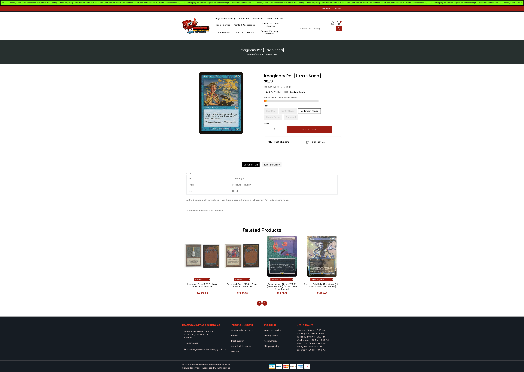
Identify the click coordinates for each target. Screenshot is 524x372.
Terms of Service (272, 330)
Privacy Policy (271, 335)
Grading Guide (297, 92)
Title (266, 105)
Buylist (234, 335)
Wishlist (338, 8)
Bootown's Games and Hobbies (262, 54)
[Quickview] (186, 294)
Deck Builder (237, 340)
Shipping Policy (271, 346)
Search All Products (241, 346)
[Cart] (339, 23)
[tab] (251, 164)
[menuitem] (225, 18)
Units (266, 124)
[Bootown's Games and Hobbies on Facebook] (178, 8)
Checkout (326, 8)
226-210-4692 (191, 343)
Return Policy (270, 340)
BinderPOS (224, 367)
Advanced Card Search (243, 330)
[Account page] (333, 23)
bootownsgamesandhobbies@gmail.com (201, 349)
